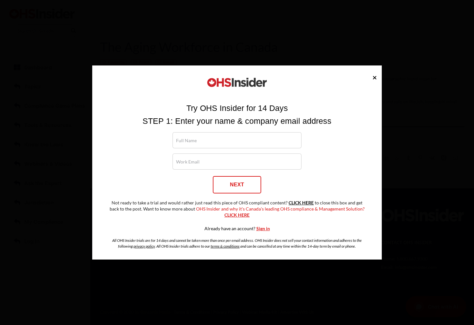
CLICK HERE (301, 202)
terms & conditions (225, 246)
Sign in (263, 228)
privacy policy (144, 246)
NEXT (237, 184)
